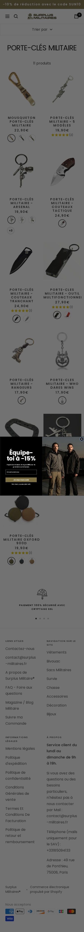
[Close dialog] (81, 439)
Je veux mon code (21, 479)
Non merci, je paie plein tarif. (21, 484)
